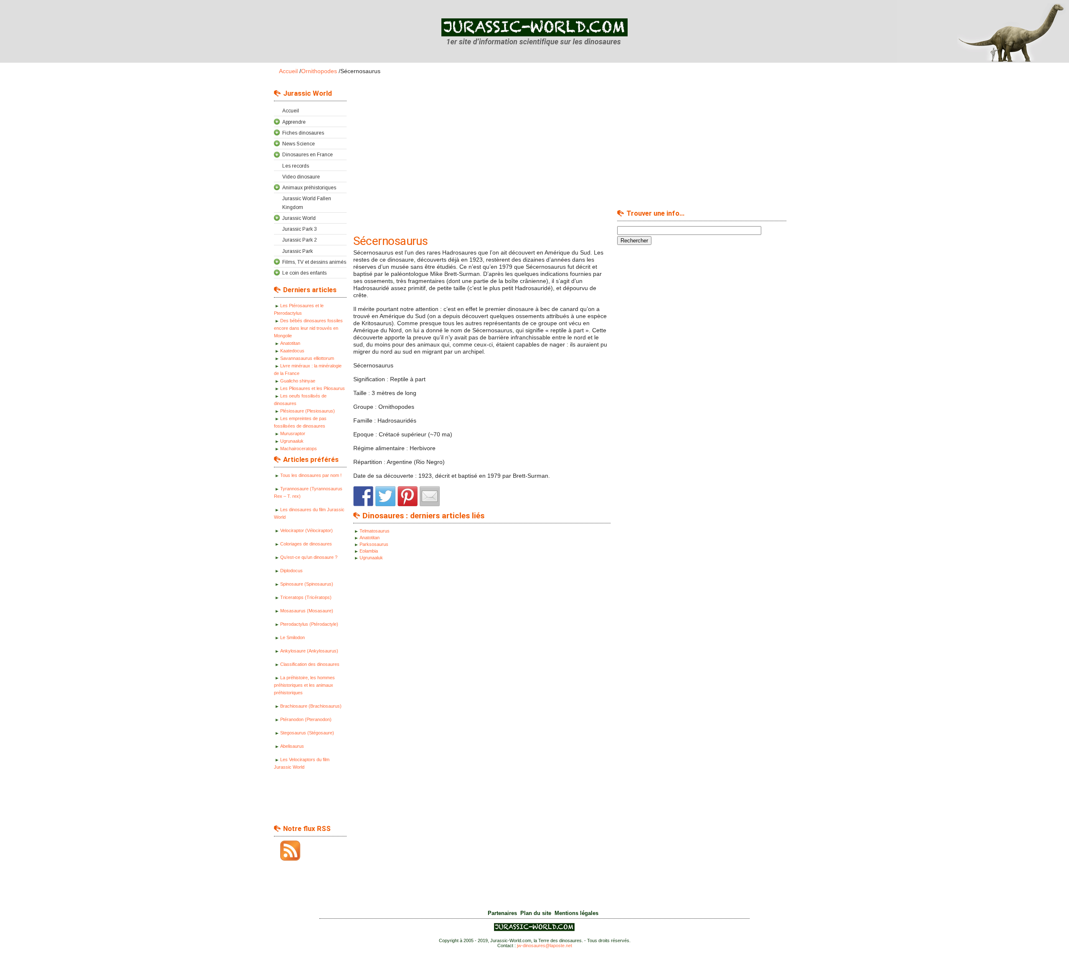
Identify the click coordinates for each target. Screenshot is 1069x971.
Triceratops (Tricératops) (306, 597)
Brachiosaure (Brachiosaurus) (311, 705)
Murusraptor (292, 433)
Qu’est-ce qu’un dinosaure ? (308, 557)
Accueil (288, 71)
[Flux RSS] (287, 851)
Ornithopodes (319, 71)
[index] (534, 31)
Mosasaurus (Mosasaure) (306, 610)
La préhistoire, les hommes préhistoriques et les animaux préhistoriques (304, 685)
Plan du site (535, 913)
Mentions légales (576, 913)
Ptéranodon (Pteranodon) (306, 719)
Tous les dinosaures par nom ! (311, 475)
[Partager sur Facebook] (363, 496)
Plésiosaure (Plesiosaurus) (307, 410)
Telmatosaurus (375, 530)
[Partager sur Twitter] (385, 496)
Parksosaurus (374, 544)
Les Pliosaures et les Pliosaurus (312, 388)
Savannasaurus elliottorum (307, 358)
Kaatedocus (292, 350)
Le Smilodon (292, 637)
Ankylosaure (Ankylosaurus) (309, 650)
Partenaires (502, 913)
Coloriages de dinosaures (306, 543)
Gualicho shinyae (297, 380)
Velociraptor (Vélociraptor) (306, 530)
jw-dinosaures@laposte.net (544, 945)
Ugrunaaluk (292, 440)
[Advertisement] (307, 799)
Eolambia (369, 550)
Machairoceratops (298, 448)
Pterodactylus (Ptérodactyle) (309, 624)
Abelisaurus (292, 746)
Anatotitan (290, 343)
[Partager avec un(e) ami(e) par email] (430, 496)
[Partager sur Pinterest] (408, 496)
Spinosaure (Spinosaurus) (306, 583)
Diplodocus (291, 570)
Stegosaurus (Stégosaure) (307, 732)
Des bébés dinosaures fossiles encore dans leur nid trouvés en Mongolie (308, 328)
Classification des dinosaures (309, 664)
